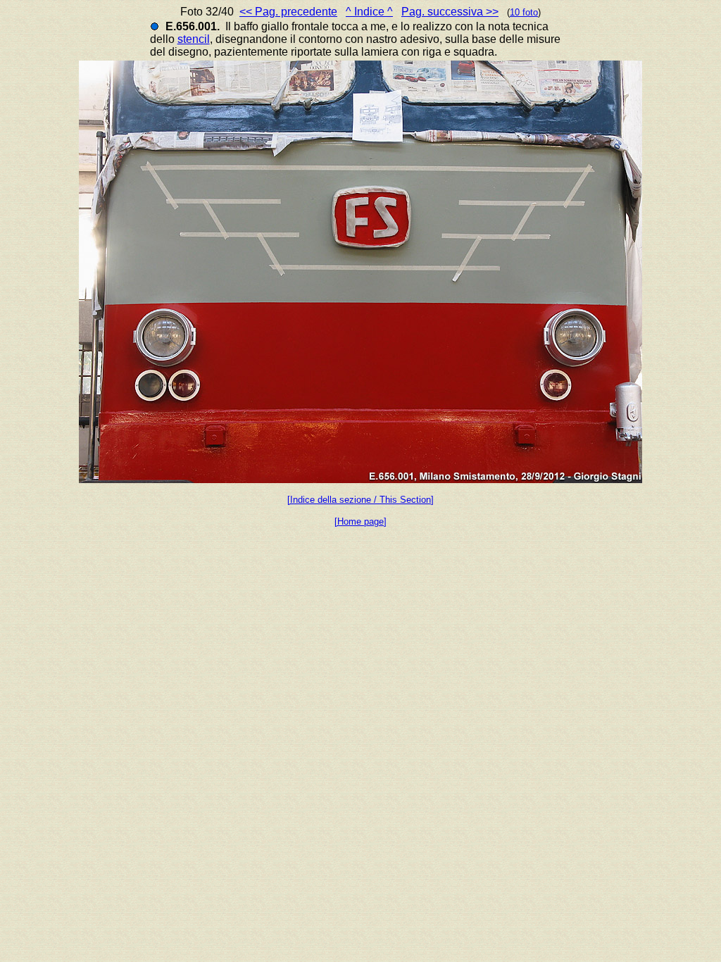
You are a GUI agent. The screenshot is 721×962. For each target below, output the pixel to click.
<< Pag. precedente (288, 12)
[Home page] (360, 521)
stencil (193, 39)
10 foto (524, 12)
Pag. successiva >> (450, 12)
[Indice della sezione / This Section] (360, 499)
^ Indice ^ (369, 12)
